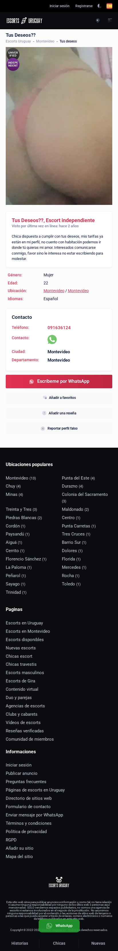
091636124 (59, 327)
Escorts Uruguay (18, 41)
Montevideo (45, 41)
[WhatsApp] (52, 339)
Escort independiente (70, 220)
